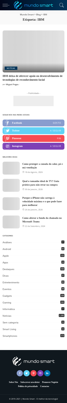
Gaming (7, 302)
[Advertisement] (33, 101)
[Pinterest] (33, 138)
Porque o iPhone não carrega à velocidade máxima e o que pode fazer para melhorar (42, 201)
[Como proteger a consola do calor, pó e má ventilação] (11, 168)
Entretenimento (11, 282)
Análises (7, 242)
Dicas (6, 275)
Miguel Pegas (12, 84)
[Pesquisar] (61, 5)
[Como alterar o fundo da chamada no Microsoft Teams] (11, 222)
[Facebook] (33, 123)
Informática (9, 309)
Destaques (8, 269)
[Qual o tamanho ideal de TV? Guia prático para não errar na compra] (11, 185)
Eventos (7, 289)
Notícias (11, 68)
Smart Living (9, 329)
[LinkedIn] (47, 373)
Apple (6, 255)
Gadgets (7, 295)
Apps (5, 262)
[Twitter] (33, 130)
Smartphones (10, 336)
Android (7, 249)
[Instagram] (33, 146)
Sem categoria (10, 322)
